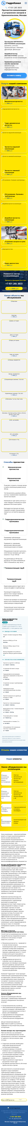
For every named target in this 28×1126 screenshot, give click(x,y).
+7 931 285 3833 (15, 7)
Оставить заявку (14, 75)
